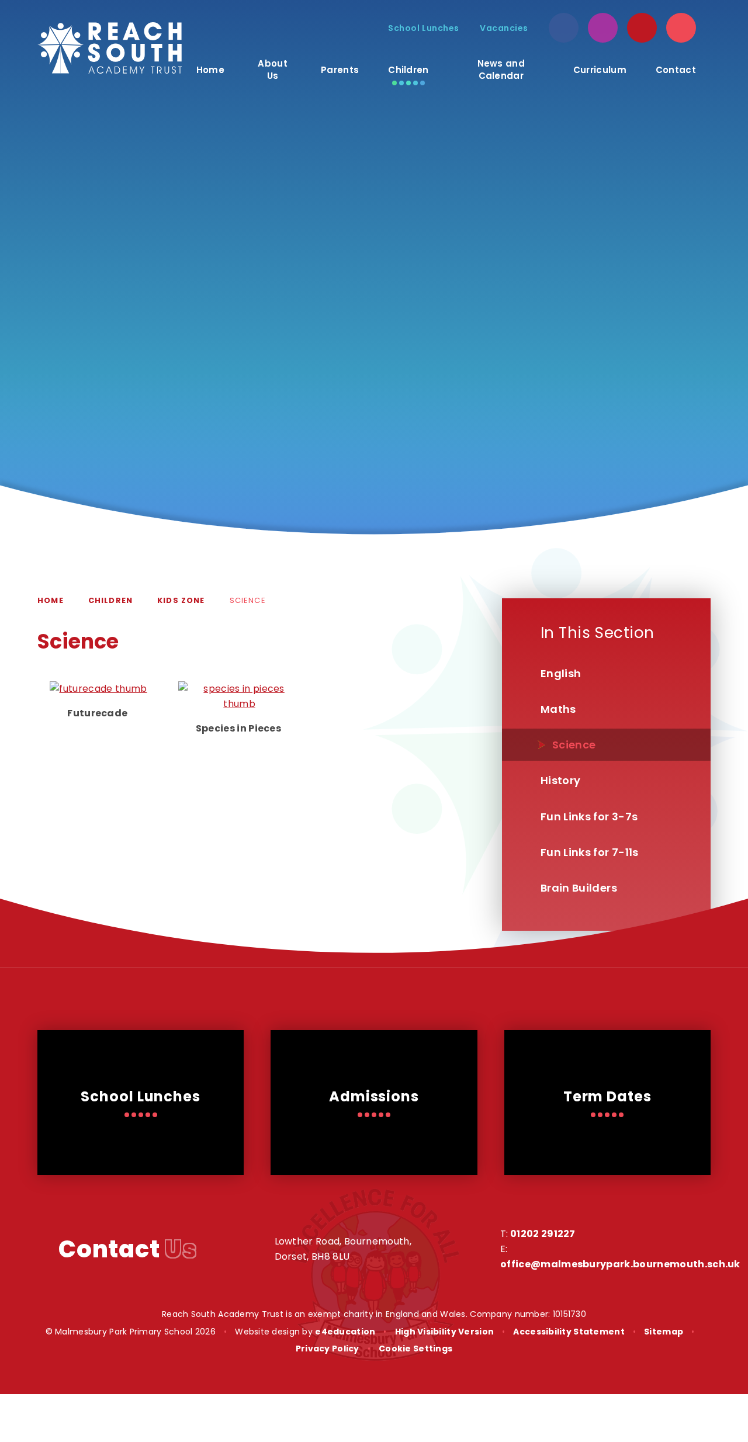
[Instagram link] (603, 28)
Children (110, 600)
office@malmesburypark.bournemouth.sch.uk (620, 1264)
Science (248, 600)
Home (50, 600)
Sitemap (663, 1331)
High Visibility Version (444, 1331)
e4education (345, 1331)
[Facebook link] (564, 28)
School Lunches (423, 28)
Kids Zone (181, 600)
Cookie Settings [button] (415, 1348)
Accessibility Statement (568, 1331)
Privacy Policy (327, 1348)
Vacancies (504, 28)
